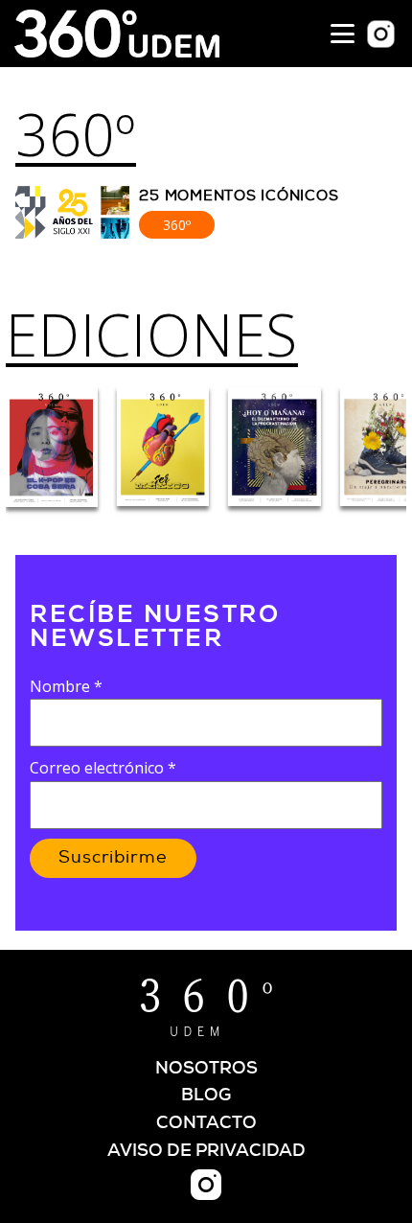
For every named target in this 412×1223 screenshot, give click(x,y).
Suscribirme (113, 857)
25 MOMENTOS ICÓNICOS (238, 196)
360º (75, 134)
